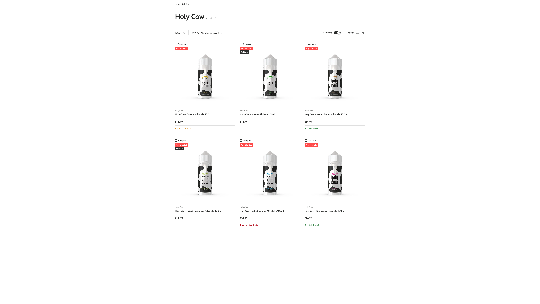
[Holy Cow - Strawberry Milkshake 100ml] (335, 173)
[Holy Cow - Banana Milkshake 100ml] (205, 77)
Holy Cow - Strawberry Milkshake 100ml (324, 211)
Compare (327, 32)
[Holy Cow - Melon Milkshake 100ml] (270, 77)
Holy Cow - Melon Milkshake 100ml (257, 114)
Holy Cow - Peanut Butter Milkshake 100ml (326, 114)
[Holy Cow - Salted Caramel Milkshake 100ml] (270, 173)
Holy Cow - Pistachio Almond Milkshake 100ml (198, 211)
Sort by (195, 32)
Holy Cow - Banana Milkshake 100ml (193, 114)
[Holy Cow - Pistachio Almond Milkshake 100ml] (205, 173)
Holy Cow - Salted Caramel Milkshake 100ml (262, 211)
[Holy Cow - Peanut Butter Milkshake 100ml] (335, 77)
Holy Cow (185, 4)
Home (177, 4)
